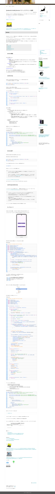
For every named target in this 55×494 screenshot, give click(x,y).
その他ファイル (10, 413)
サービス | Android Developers (10, 438)
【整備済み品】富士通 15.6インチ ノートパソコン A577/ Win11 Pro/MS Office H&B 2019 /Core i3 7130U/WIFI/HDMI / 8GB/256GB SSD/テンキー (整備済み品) (19, 458)
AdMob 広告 (41, 52)
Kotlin (10, 4)
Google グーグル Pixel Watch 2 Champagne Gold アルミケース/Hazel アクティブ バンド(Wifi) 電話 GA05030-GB (44, 78)
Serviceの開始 (9, 45)
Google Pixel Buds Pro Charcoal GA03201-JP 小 (43, 88)
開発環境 (6, 4)
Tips (19, 4)
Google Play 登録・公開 (43, 53)
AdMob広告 (13, 4)
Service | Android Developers (10, 440)
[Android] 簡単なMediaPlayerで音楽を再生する (17, 277)
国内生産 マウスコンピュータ (10, 19)
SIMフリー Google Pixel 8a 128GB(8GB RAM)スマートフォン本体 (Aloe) (44, 67)
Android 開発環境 (42, 50)
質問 (14, 486)
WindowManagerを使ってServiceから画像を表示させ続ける (16, 433)
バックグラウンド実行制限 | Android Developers (12, 179)
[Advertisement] (21, 475)
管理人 (21, 4)
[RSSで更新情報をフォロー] (9, 466)
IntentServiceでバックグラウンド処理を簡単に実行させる (15, 434)
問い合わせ (30, 4)
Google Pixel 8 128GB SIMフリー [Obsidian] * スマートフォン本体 (43, 125)
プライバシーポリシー (25, 4)
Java (8, 4)
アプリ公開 (17, 4)
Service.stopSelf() (19, 175)
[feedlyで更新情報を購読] (8, 466)
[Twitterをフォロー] (6, 466)
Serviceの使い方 (10, 432)
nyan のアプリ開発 (27, 1)
